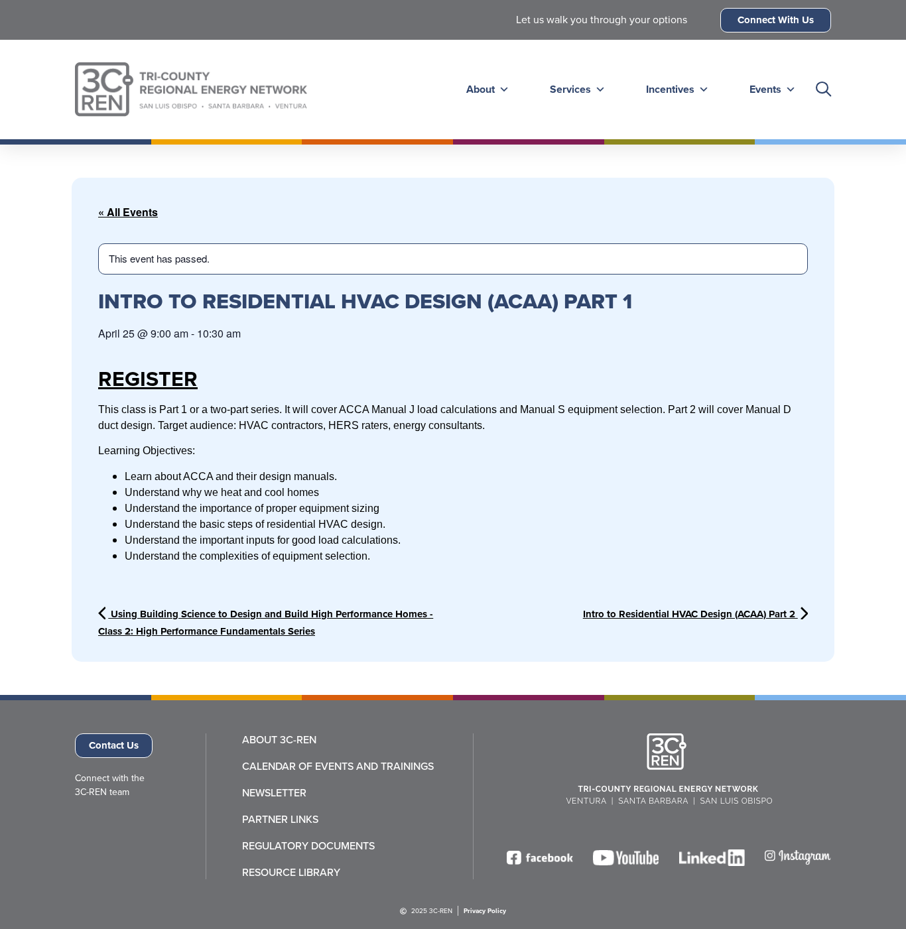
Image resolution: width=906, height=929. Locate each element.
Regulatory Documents (308, 846)
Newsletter (274, 793)
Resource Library (291, 872)
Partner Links (280, 819)
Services (570, 89)
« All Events (128, 211)
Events (765, 89)
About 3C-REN (279, 740)
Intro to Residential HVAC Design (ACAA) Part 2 (690, 614)
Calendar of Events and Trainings (338, 766)
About (480, 89)
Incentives (670, 89)
